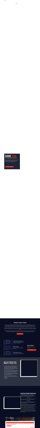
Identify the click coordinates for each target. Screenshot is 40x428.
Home (16, 3)
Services (24, 3)
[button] (7, 164)
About (19, 3)
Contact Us (28, 3)
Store (21, 3)
